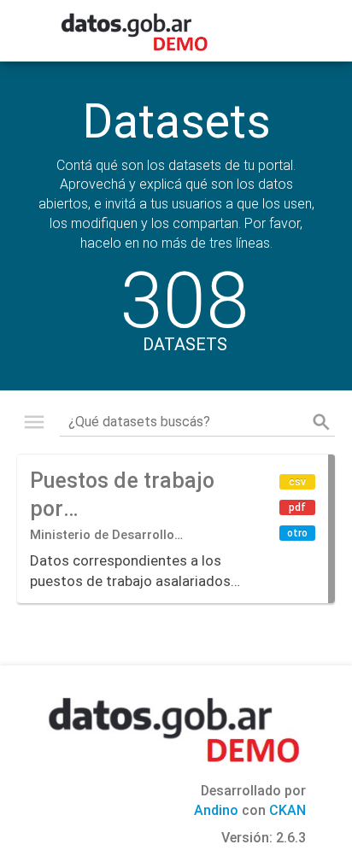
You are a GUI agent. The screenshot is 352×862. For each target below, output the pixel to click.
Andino (216, 810)
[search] (321, 422)
